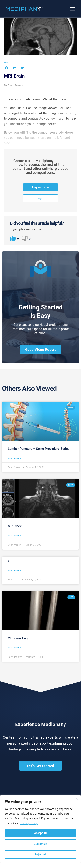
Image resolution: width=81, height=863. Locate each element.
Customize (40, 843)
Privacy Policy (29, 823)
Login (40, 198)
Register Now (40, 187)
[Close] (77, 798)
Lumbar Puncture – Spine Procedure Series (38, 449)
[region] (40, 829)
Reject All (41, 854)
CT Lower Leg (18, 638)
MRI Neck (15, 526)
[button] (7, 68)
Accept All (40, 833)
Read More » (14, 458)
